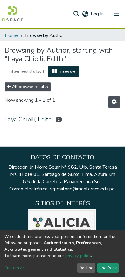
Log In (97, 14)
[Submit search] (76, 14)
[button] (85, 14)
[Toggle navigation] (116, 14)
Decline (86, 268)
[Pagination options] (114, 102)
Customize (14, 268)
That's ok (108, 268)
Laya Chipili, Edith (28, 119)
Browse (66, 71)
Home (11, 35)
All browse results (29, 87)
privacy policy (78, 256)
